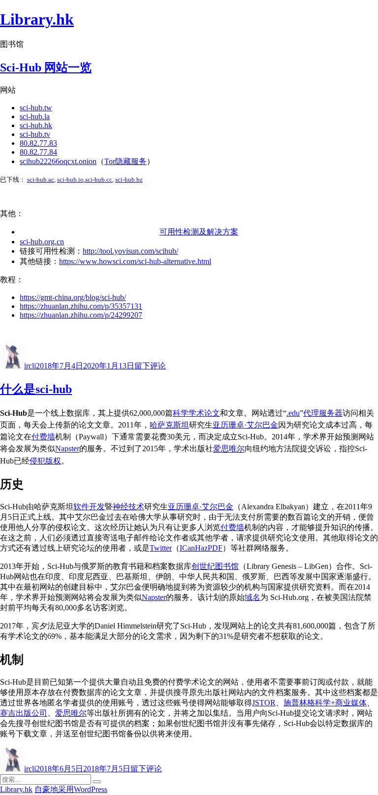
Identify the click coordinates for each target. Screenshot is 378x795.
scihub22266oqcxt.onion (58, 161)
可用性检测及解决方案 (198, 232)
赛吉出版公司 (23, 713)
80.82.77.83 (38, 143)
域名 (252, 597)
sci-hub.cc (98, 179)
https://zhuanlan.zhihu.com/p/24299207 (81, 315)
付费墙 (43, 436)
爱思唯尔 (229, 449)
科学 (181, 413)
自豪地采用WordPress (70, 789)
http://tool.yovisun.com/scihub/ (130, 251)
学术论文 (204, 413)
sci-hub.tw (36, 107)
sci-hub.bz (129, 179)
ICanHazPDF (201, 548)
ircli (30, 366)
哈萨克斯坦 (169, 425)
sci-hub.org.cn (42, 241)
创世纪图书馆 (215, 566)
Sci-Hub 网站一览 (46, 67)
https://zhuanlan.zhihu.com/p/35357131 (81, 306)
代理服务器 (323, 413)
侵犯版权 (45, 461)
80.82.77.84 (38, 152)
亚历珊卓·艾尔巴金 (245, 425)
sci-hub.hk (36, 125)
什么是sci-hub (36, 389)
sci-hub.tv (35, 134)
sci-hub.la (35, 116)
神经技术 (128, 506)
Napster (67, 449)
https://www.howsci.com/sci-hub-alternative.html (135, 261)
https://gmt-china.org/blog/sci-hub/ (73, 297)
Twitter (161, 548)
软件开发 (89, 506)
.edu (293, 413)
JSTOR (264, 702)
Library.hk (37, 19)
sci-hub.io (70, 179)
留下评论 (150, 366)
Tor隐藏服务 (125, 161)
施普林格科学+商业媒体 (325, 702)
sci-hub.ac (40, 179)
